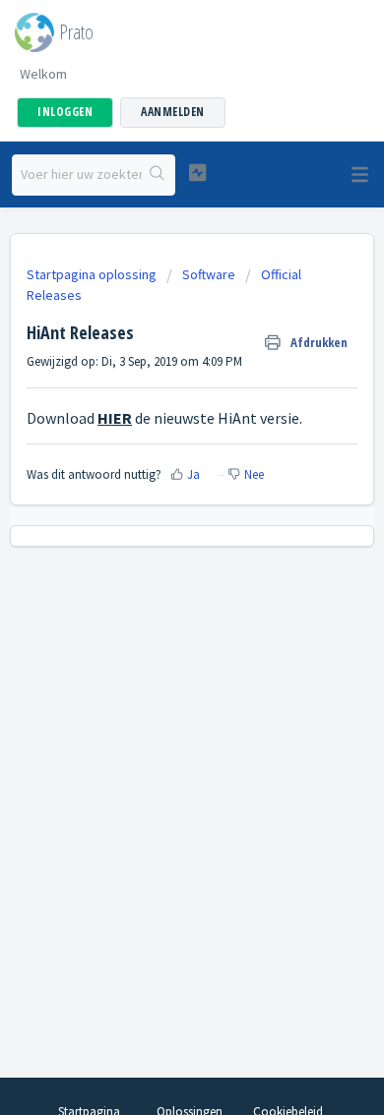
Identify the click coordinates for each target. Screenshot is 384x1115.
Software (208, 274)
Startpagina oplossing (93, 274)
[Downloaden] (155, 545)
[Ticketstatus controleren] (197, 172)
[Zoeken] (158, 175)
